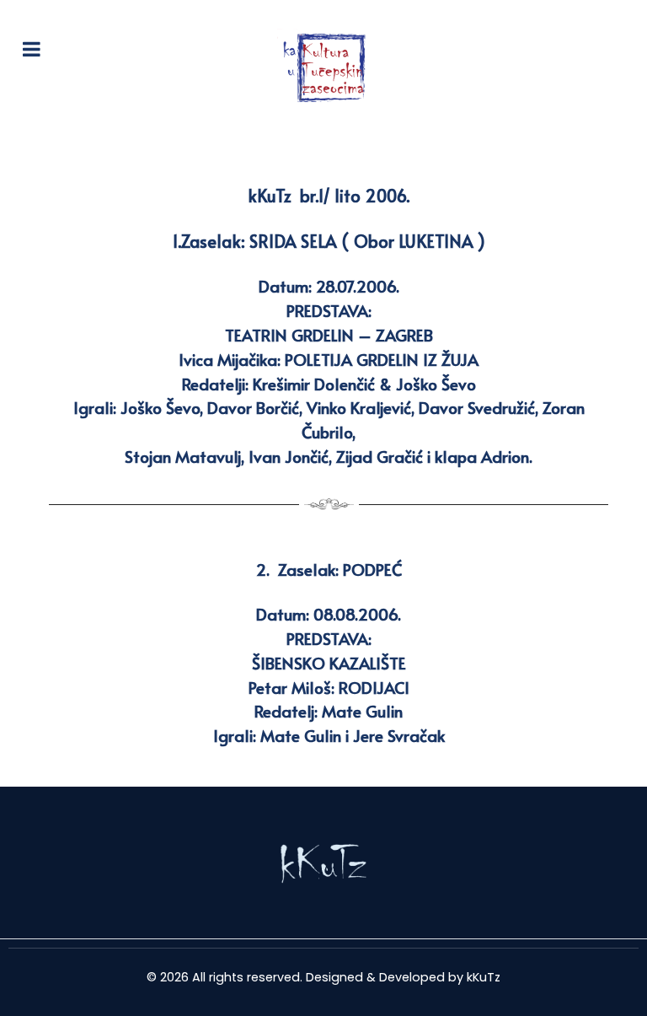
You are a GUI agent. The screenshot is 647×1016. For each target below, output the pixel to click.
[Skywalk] (323, 67)
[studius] (323, 862)
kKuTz (483, 977)
